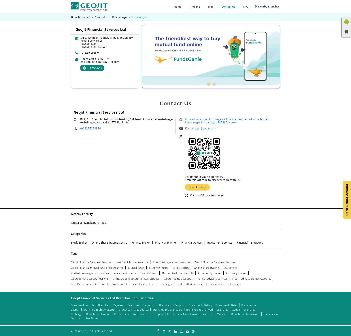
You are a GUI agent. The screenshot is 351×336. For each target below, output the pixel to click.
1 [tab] (208, 84)
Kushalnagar (120, 17)
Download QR (197, 187)
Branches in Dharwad (199, 309)
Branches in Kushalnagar (182, 314)
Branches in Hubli (125, 314)
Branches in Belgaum (172, 305)
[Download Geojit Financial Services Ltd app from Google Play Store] (346, 25)
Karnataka (103, 17)
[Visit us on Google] (163, 330)
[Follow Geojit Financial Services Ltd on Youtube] (187, 330)
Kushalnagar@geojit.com (200, 128)
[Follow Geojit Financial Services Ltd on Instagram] (181, 330)
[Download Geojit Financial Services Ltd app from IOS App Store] (346, 32)
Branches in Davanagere (167, 309)
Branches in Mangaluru (245, 314)
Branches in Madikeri (214, 314)
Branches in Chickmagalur (99, 309)
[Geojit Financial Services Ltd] (89, 6)
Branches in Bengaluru (141, 305)
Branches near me (82, 17)
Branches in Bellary (200, 305)
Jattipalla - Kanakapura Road (88, 222)
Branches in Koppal (151, 314)
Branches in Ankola (82, 305)
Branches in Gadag (228, 309)
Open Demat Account (347, 200)
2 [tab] (214, 84)
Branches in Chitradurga (134, 309)
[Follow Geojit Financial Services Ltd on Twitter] (169, 330)
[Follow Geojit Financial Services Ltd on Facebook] (158, 330)
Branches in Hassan (98, 314)
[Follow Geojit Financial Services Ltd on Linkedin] (175, 330)
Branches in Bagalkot (111, 305)
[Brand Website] (193, 330)
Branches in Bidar (226, 305)
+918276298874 (89, 52)
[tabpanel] (211, 55)
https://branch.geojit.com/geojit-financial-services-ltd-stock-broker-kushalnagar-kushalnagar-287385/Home (227, 120)
